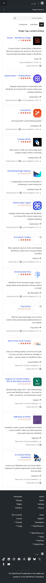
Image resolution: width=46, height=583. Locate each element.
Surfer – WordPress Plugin (19, 38)
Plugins (19, 504)
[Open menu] (3, 3)
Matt (41, 537)
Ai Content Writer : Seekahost (23, 456)
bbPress (39, 540)
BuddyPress (38, 544)
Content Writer (24, 139)
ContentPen (25, 110)
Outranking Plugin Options (19, 171)
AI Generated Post (22, 272)
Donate (18, 522)
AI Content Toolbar (22, 237)
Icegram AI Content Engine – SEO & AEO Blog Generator (18, 380)
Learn (41, 515)
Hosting (41, 504)
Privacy (41, 508)
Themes (19, 500)
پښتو (37, 554)
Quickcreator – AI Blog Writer (17, 76)
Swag (18, 526)
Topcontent (25, 306)
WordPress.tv (37, 526)
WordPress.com (36, 533)
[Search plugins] (15, 18)
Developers (39, 522)
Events (19, 518)
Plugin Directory (38, 10)
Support (41, 518)
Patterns (18, 508)
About (41, 496)
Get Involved (17, 515)
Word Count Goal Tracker (19, 341)
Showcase (18, 496)
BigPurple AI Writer (22, 417)
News (41, 500)
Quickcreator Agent (22, 203)
